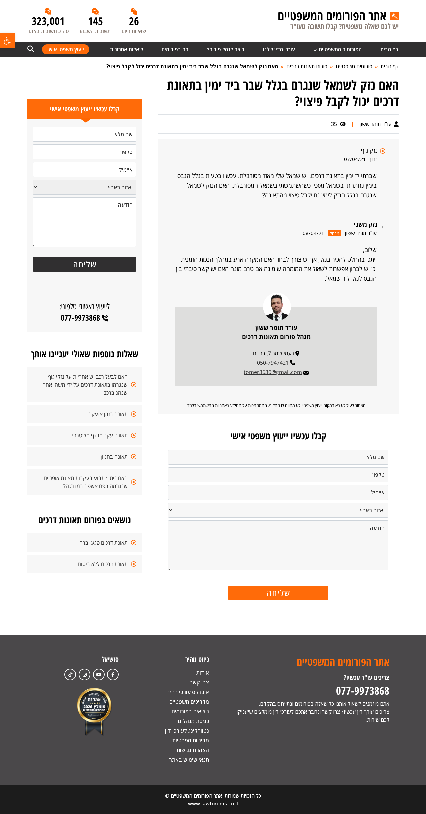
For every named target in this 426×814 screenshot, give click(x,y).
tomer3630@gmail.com (273, 372)
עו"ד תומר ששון (376, 124)
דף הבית (389, 49)
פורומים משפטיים (354, 66)
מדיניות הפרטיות (190, 740)
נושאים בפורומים (190, 711)
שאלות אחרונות (126, 49)
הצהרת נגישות (193, 750)
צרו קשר (199, 682)
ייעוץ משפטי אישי (65, 49)
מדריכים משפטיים (189, 701)
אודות (202, 672)
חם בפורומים (175, 49)
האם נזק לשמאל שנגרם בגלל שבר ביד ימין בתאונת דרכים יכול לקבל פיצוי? (192, 66)
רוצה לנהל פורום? (225, 49)
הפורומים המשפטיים (340, 49)
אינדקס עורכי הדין (188, 692)
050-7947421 (273, 362)
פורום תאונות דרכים (306, 66)
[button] (7, 40)
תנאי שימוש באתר (189, 759)
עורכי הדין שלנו (279, 49)
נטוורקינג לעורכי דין (187, 730)
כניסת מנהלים (193, 721)
